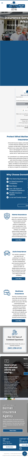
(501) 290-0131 (23, 442)
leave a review (7, 393)
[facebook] (20, 448)
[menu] (2, 3)
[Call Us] (24, 454)
